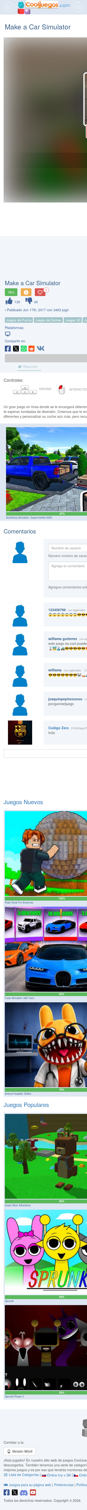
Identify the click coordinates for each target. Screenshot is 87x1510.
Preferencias (64, 1484)
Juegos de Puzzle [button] (18, 320)
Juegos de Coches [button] (48, 320)
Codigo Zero (58, 727)
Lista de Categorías (24, 1474)
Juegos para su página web (30, 1484)
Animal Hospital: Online (18, 1093)
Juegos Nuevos (23, 801)
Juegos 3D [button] (72, 320)
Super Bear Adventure (18, 1205)
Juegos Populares (26, 1104)
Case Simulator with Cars (19, 998)
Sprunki (9, 1301)
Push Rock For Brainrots (19, 902)
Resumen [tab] (30, 366)
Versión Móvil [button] (21, 1451)
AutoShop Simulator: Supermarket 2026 (29, 517)
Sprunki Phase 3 (14, 1396)
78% (11, 292)
